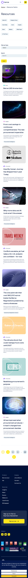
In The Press (5, 34)
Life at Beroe (18, 478)
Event (12, 24)
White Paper (19, 29)
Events (4, 495)
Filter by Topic (4, 45)
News (3, 29)
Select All (4, 20)
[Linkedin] (5, 534)
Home (3, 7)
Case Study (4, 24)
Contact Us (17, 483)
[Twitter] (9, 534)
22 (25, 452)
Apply (4, 61)
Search (3, 53)
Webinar (10, 29)
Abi (3, 480)
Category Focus (14, 20)
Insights (19, 24)
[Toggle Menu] (25, 2)
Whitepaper (5, 503)
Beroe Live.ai (5, 478)
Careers (16, 480)
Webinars (5, 498)
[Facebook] (2, 534)
